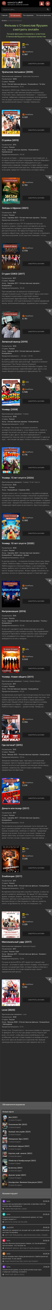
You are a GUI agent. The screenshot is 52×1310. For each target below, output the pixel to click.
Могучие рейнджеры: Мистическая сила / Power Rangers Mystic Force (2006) (27, 1235)
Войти (41, 3)
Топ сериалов (28, 15)
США (17, 951)
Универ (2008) (10, 409)
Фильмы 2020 (12, 1022)
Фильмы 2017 (12, 954)
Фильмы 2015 (12, 754)
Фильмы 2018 (12, 886)
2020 (15, 548)
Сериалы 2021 (12, 217)
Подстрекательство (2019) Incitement (21, 1261)
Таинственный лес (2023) (16, 1209)
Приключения (7, 152)
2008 (15, 416)
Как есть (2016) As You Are (16, 1222)
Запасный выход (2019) (15, 341)
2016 (14, 616)
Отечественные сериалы (17, 150)
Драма (26, 555)
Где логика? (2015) (12, 744)
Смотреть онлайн (36, 64)
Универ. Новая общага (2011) (18, 676)
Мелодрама (17, 555)
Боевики (42, 954)
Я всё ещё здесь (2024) (15, 1274)
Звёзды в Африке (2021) (15, 207)
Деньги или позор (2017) (15, 808)
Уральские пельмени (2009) (17, 71)
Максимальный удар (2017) (17, 941)
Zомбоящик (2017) (12, 876)
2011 (14, 684)
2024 (15, 485)
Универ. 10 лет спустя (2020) (18, 543)
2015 (14, 749)
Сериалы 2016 (12, 621)
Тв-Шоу (42, 84)
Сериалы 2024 (24, 490)
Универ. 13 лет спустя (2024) (18, 477)
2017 (14, 278)
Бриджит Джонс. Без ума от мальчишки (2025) (25, 1248)
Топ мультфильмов (43, 15)
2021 (14, 212)
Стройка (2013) (10, 140)
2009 (15, 79)
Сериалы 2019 (12, 351)
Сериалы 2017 (12, 283)
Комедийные (33, 84)
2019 (14, 346)
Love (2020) (8, 1009)
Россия (12, 81)
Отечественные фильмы (17, 84)
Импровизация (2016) (14, 611)
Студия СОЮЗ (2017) (13, 273)
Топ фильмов (15, 15)
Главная (4, 15)
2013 (14, 145)
